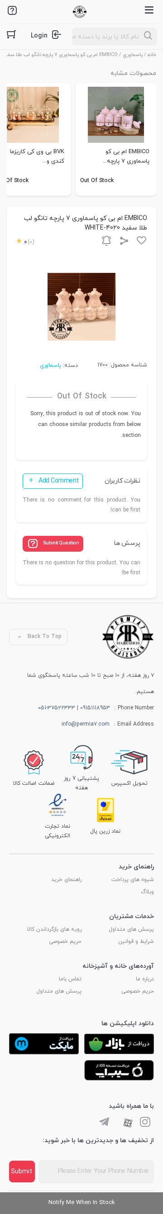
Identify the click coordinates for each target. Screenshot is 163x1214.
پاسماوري (133, 54)
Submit (21, 1171)
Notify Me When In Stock (81, 1203)
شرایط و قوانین (136, 941)
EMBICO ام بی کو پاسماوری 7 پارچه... (126, 156)
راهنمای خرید (66, 879)
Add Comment (58, 481)
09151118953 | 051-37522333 (74, 708)
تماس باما (70, 979)
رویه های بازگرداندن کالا (54, 929)
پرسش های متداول (131, 929)
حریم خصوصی (65, 941)
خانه (152, 54)
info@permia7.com (86, 724)
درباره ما (145, 979)
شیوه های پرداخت (132, 879)
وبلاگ (147, 891)
